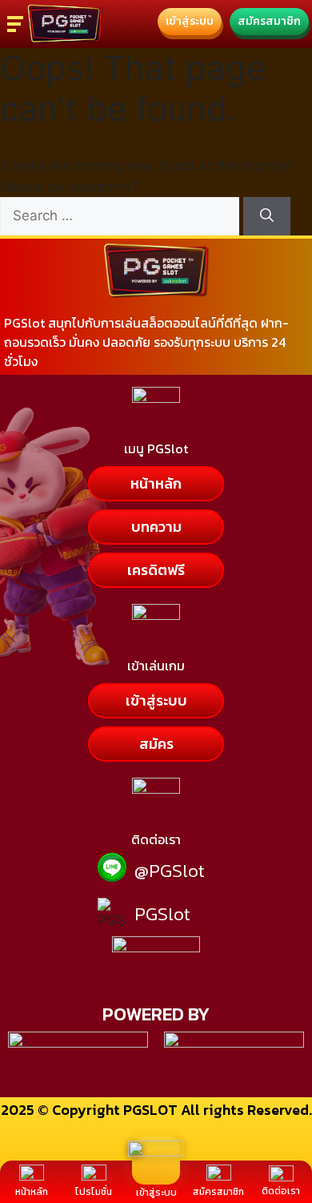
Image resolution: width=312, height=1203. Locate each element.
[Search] (266, 216)
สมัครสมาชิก (218, 1192)
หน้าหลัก (31, 1192)
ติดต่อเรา (281, 1191)
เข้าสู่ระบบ (156, 1192)
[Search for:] (121, 215)
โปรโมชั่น (93, 1192)
